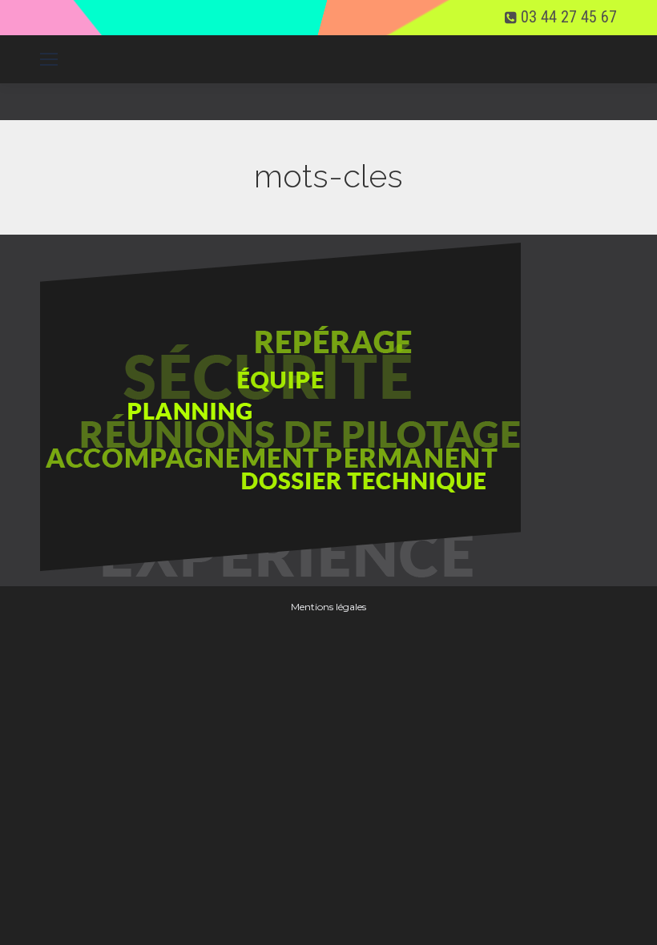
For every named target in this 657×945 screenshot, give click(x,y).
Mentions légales (328, 607)
